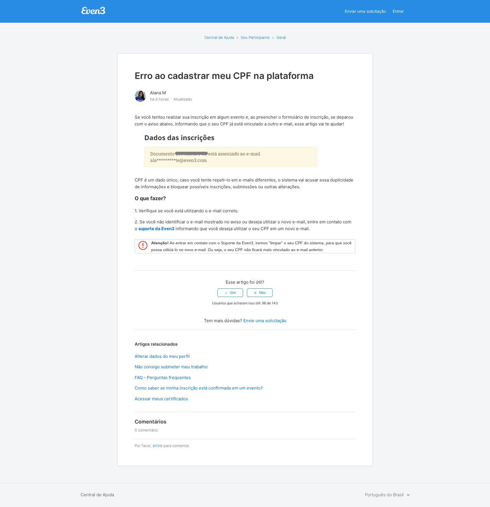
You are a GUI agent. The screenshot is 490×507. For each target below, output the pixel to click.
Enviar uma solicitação (365, 11)
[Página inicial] (93, 13)
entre (157, 445)
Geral (281, 37)
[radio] (230, 292)
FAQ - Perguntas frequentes (163, 377)
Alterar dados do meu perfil (162, 356)
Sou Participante (255, 37)
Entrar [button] (398, 11)
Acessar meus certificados (161, 398)
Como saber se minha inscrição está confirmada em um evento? (199, 388)
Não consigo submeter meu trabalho (171, 366)
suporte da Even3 (156, 228)
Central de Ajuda (219, 37)
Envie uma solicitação (264, 320)
